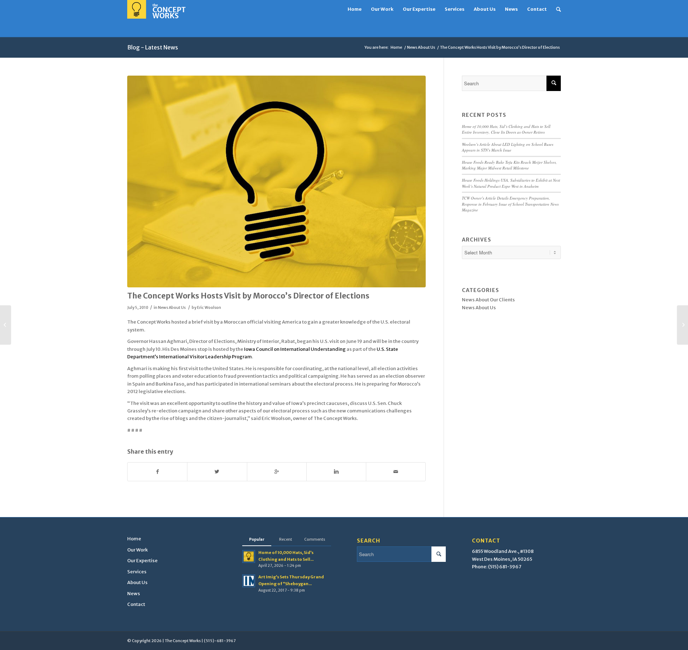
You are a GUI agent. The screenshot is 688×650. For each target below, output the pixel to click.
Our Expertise (142, 561)
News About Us (421, 47)
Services (137, 572)
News (133, 594)
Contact (136, 604)
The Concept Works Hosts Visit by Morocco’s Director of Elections (248, 296)
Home (396, 47)
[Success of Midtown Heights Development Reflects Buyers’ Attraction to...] (682, 325)
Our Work (137, 550)
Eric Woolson (209, 307)
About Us (137, 582)
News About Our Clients (488, 300)
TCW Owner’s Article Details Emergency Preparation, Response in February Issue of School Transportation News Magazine (510, 203)
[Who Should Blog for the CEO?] (5, 325)
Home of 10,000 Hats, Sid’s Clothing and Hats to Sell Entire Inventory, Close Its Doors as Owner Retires (506, 129)
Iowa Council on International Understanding (295, 349)
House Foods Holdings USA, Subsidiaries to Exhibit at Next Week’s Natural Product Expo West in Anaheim (511, 183)
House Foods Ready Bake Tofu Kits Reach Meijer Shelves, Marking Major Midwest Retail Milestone (509, 165)
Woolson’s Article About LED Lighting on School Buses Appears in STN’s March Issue (507, 147)
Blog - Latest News (152, 47)
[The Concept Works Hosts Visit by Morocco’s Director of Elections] (276, 182)
